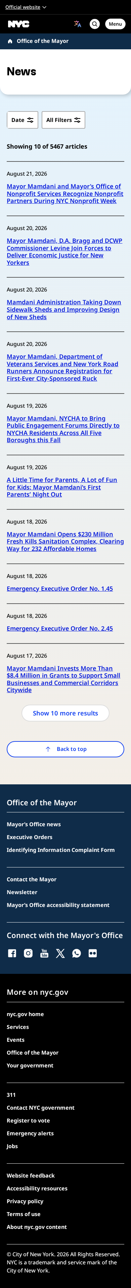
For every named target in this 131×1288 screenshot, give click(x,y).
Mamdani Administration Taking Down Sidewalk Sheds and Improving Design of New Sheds (64, 310)
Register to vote (28, 1120)
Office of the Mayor (43, 41)
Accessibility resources (37, 1188)
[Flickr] (92, 953)
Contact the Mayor (31, 879)
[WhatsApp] (76, 953)
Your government (30, 1065)
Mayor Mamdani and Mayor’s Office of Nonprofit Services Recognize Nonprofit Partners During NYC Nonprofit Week (65, 194)
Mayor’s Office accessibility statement (58, 905)
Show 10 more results (65, 713)
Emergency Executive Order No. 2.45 (60, 628)
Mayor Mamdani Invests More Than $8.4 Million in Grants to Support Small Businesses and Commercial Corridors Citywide (63, 679)
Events (16, 1039)
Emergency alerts (30, 1133)
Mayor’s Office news (34, 824)
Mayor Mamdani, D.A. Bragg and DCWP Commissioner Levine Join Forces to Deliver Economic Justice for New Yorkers (64, 251)
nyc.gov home (25, 1014)
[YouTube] (44, 953)
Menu (115, 24)
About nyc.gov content (37, 1227)
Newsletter (22, 892)
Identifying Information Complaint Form (61, 850)
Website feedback (31, 1175)
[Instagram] (28, 953)
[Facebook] (12, 953)
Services (18, 1027)
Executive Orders (29, 837)
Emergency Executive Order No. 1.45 (60, 588)
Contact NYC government (41, 1107)
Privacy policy (25, 1201)
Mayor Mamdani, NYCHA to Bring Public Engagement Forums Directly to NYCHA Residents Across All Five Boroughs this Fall (63, 429)
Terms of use (24, 1214)
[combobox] (77, 23)
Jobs (12, 1146)
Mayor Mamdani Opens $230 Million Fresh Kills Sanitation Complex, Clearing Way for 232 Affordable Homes (65, 542)
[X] (60, 953)
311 (11, 1094)
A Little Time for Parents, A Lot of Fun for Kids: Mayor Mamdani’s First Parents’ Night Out (62, 487)
